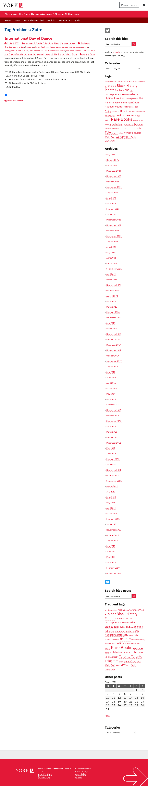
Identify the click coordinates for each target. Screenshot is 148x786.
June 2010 (111, 551)
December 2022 (113, 219)
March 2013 (111, 432)
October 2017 (112, 355)
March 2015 (111, 388)
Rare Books (121, 119)
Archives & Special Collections (39, 43)
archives (114, 82)
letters (121, 106)
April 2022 (111, 258)
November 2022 (113, 225)
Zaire (74, 54)
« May (107, 716)
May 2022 (110, 252)
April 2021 (111, 274)
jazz (131, 102)
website (116, 52)
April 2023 (111, 203)
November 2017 (113, 350)
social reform (116, 123)
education (123, 98)
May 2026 (110, 154)
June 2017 (111, 377)
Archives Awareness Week (131, 81)
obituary (108, 115)
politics (120, 115)
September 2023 (114, 187)
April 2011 (111, 508)
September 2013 (114, 421)
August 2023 (112, 192)
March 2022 (111, 263)
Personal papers (67, 43)
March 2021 (111, 279)
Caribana (29, 47)
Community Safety (82, 768)
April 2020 (111, 301)
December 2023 (113, 171)
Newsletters (65, 20)
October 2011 (112, 475)
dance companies (64, 47)
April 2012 (111, 453)
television (108, 129)
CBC (127, 90)
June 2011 (111, 497)
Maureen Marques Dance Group (80, 50)
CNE (131, 90)
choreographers (41, 47)
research (136, 120)
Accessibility (80, 774)
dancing (84, 47)
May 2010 (110, 557)
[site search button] (134, 44)
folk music (109, 102)
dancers (76, 47)
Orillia (54, 54)
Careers (78, 777)
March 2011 (111, 513)
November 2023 (113, 176)
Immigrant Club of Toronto (16, 50)
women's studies (132, 132)
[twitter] (107, 31)
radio (138, 115)
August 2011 (112, 486)
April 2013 (111, 426)
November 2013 (113, 410)
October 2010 (112, 535)
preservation (130, 115)
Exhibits (51, 20)
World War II (123, 136)
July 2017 (110, 372)
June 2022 (111, 247)
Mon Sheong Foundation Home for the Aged (24, 54)
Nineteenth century (138, 111)
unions (121, 133)
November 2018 (113, 334)
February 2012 (113, 459)
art (106, 86)
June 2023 (111, 198)
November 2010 (113, 529)
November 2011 (113, 470)
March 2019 (111, 328)
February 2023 (113, 209)
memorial (115, 111)
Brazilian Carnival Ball (14, 47)
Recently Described (34, 20)
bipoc (112, 85)
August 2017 (112, 366)
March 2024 (111, 165)
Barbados (85, 43)
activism (108, 82)
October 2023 (112, 181)
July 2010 (110, 546)
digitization (111, 98)
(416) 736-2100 (45, 774)
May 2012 (110, 448)
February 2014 (113, 404)
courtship (127, 95)
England (132, 99)
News (17, 20)
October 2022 (112, 230)
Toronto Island (64, 54)
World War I (110, 137)
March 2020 (111, 307)
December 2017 (113, 345)
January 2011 (112, 524)
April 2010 (111, 562)
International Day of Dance (28, 38)
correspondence (114, 94)
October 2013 (112, 415)
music (47, 54)
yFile (77, 20)
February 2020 (113, 312)
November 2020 (113, 285)
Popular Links (128, 4)
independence (36, 50)
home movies (122, 102)
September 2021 (114, 268)
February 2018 (113, 339)
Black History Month (121, 87)
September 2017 (114, 361)
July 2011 (110, 491)
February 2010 (113, 568)
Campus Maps (44, 777)
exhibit (139, 98)
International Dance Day (54, 50)
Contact (41, 771)
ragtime (107, 120)
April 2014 (111, 399)
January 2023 (112, 214)
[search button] (144, 5)
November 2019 (113, 317)
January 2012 (112, 464)
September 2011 (114, 481)
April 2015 (111, 383)
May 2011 (110, 502)
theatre (115, 128)
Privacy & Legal (81, 771)
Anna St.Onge (88, 54)
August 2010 (112, 540)
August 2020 (112, 296)
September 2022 (114, 236)
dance (52, 47)
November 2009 (113, 573)
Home (8, 20)
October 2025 (112, 160)
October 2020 (112, 290)
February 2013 (113, 437)
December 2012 (113, 443)
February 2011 (113, 519)
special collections (133, 123)
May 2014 (110, 393)
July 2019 (110, 323)
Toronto (125, 128)
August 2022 (112, 241)
